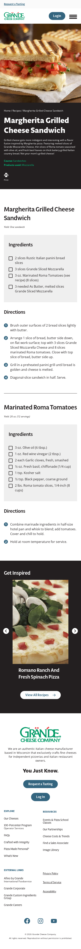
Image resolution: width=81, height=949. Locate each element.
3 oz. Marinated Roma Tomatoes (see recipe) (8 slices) (42, 277)
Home (7, 110)
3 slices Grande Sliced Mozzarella (39, 269)
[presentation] (40, 622)
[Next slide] (75, 631)
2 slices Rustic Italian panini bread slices (40, 260)
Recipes (17, 110)
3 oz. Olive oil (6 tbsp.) (31, 447)
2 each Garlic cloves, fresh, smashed (41, 460)
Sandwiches (19, 160)
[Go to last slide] (6, 631)
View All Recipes (37, 695)
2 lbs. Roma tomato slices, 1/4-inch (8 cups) (42, 487)
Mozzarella (28, 165)
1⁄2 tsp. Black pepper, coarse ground (41, 479)
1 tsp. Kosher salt (27, 473)
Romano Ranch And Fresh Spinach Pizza (38, 673)
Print (6, 179)
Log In (40, 797)
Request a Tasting (14, 4)
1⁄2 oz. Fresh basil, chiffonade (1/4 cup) (43, 466)
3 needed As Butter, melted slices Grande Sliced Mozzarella (39, 288)
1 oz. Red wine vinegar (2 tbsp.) (38, 454)
